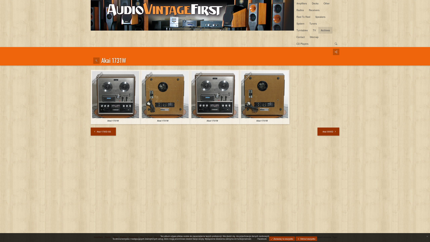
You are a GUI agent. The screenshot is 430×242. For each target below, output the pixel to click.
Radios (300, 10)
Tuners (313, 23)
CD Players (302, 43)
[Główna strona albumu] (192, 15)
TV (314, 30)
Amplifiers (301, 3)
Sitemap (314, 37)
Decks (315, 3)
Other (327, 3)
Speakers (320, 16)
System (300, 23)
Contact (300, 37)
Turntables (302, 30)
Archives (325, 30)
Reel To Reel (303, 16)
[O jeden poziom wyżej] (96, 60)
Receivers (314, 10)
